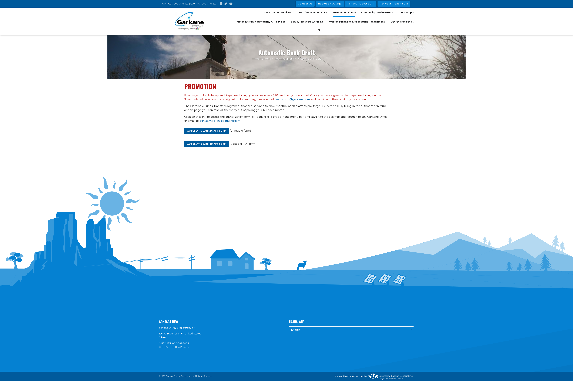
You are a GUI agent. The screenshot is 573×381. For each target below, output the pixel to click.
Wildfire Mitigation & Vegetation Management (357, 21)
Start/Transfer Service (313, 14)
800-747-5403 (181, 3)
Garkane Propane (402, 23)
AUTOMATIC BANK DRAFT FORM (206, 130)
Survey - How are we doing (307, 21)
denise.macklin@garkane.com (220, 120)
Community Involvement (377, 14)
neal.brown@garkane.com (292, 99)
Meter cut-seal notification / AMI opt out (261, 21)
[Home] (189, 21)
